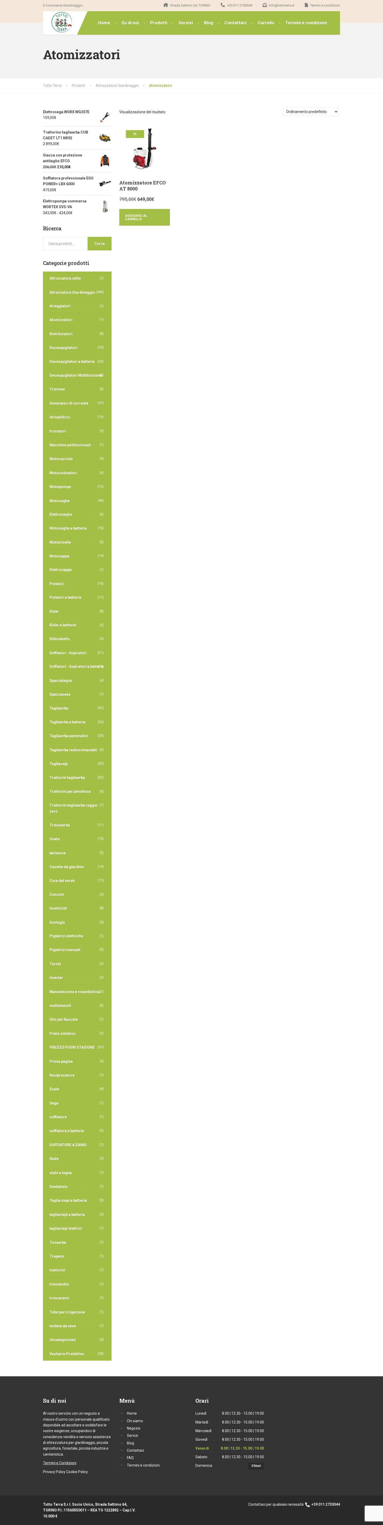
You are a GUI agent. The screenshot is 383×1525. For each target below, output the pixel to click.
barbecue (58, 853)
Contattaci (235, 22)
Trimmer (57, 389)
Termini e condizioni (306, 22)
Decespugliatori (63, 348)
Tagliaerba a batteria (67, 722)
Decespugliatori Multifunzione (76, 375)
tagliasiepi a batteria (67, 1214)
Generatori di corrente (69, 403)
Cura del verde (62, 881)
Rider (54, 611)
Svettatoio (58, 1187)
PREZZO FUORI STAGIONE (72, 1047)
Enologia (57, 922)
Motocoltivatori (63, 473)
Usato (55, 839)
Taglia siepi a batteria (68, 1200)
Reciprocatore (62, 1075)
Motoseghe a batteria (68, 528)
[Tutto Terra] (58, 22)
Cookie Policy (77, 1472)
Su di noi (130, 22)
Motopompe (60, 487)
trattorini (57, 1270)
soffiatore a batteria (67, 1131)
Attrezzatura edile (65, 278)
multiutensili (60, 1006)
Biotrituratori (61, 334)
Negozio (133, 1428)
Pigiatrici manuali (65, 950)
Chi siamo (135, 1421)
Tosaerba (58, 1242)
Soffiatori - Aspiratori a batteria (77, 666)
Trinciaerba (60, 825)
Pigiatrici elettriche (66, 936)
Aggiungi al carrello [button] (136, 217)
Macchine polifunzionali (70, 445)
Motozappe (59, 556)
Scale (54, 1089)
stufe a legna (61, 1173)
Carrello (266, 22)
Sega (54, 1103)
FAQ (130, 1458)
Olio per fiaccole (64, 1019)
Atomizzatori (61, 320)
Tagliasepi (59, 764)
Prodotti (158, 22)
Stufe (54, 1159)
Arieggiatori (60, 306)
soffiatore (58, 1117)
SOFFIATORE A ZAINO (68, 1145)
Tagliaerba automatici (69, 736)
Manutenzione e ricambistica (75, 992)
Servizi (185, 22)
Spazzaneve (60, 694)
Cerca (99, 244)
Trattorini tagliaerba (67, 778)
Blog (208, 22)
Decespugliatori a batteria (72, 361)
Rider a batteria (63, 625)
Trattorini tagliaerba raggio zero (73, 808)
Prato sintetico (63, 1033)
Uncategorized (63, 1340)
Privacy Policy (54, 1472)
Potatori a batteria (65, 597)
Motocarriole (61, 459)
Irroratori (58, 431)
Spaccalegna (61, 681)
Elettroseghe (61, 514)
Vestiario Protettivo (67, 1354)
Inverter (56, 978)
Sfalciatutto (60, 639)
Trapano (57, 1256)
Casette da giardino (67, 867)
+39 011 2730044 (325, 1504)
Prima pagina (61, 1061)
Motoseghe (60, 501)
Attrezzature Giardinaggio (72, 292)
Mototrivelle (60, 542)
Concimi (57, 894)
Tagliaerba (59, 708)
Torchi (55, 964)
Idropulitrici (60, 417)
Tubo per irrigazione (67, 1312)
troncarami (59, 1298)
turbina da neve (63, 1326)
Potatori (57, 584)
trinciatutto (59, 1284)
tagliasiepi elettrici (66, 1228)
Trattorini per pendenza (70, 791)
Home (104, 22)
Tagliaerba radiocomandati (73, 750)
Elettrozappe (61, 570)
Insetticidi (58, 908)
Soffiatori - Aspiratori (68, 653)
